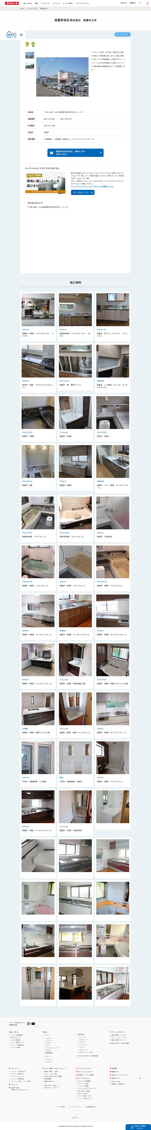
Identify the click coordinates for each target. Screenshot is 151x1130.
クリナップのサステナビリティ (87, 1088)
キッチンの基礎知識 (17, 1035)
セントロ (48, 1038)
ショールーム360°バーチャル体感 (20, 1081)
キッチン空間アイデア (17, 1042)
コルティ (48, 1045)
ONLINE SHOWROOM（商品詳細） (88, 1056)
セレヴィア (49, 1059)
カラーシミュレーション (119, 1037)
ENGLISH (123, 3)
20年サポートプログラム (51, 1088)
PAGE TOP (75, 1118)
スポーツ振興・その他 (84, 1096)
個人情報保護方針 (90, 1107)
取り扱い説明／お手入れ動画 (53, 1076)
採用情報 (114, 1068)
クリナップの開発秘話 (17, 1045)
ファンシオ (82, 1045)
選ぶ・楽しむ (28, 3)
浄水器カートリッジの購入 (86, 1075)
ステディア (49, 1040)
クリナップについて (82, 3)
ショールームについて (17, 1076)
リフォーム (56, 3)
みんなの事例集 (15, 1040)
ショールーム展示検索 (17, 1079)
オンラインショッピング (85, 1072)
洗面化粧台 (81, 1034)
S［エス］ (82, 1042)
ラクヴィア (49, 1062)
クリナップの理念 (83, 1084)
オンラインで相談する (17, 1074)
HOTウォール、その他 (86, 1052)
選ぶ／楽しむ (15, 1032)
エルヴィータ (83, 1040)
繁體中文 (133, 3)
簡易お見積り (119, 1035)
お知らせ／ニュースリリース (120, 1075)
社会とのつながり (83, 1093)
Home (22, 8)
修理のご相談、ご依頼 (51, 1071)
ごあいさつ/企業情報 (84, 1081)
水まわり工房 (32, 8)
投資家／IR (115, 1072)
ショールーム (45, 3)
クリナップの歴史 (83, 1086)
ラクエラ (48, 1043)
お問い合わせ (52, 1085)
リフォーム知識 (15, 1047)
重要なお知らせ (49, 1081)
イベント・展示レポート (85, 1098)
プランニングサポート (118, 1032)
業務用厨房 (49, 1053)
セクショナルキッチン (52, 1048)
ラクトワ (82, 1047)
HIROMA (48, 1050)
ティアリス (82, 1037)
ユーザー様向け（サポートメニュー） (55, 1068)
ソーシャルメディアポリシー (75, 1107)
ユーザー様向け (68, 3)
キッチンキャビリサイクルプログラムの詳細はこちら (92, 186)
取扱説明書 (47, 1079)
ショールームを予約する (18, 1071)
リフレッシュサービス (84, 1068)
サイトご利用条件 (60, 1107)
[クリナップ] (12, 4)
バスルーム (47, 1056)
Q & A (51, 1074)
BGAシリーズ (83, 1050)
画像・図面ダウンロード (119, 1040)
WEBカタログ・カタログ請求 (120, 1043)
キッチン (47, 1035)
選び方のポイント (16, 1037)
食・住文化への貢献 (84, 1091)
